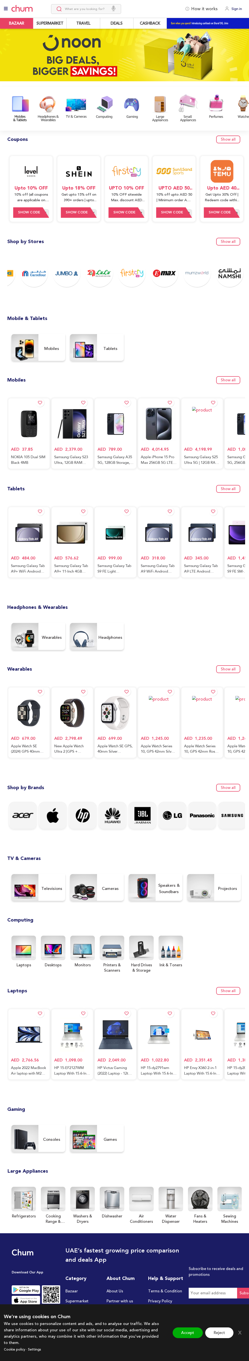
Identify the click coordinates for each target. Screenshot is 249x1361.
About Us (115, 1291)
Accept (187, 1333)
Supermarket (77, 1301)
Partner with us (120, 1301)
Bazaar (71, 1291)
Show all (228, 139)
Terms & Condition (165, 1291)
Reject (219, 1333)
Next (244, 61)
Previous (5, 58)
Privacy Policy (160, 1301)
